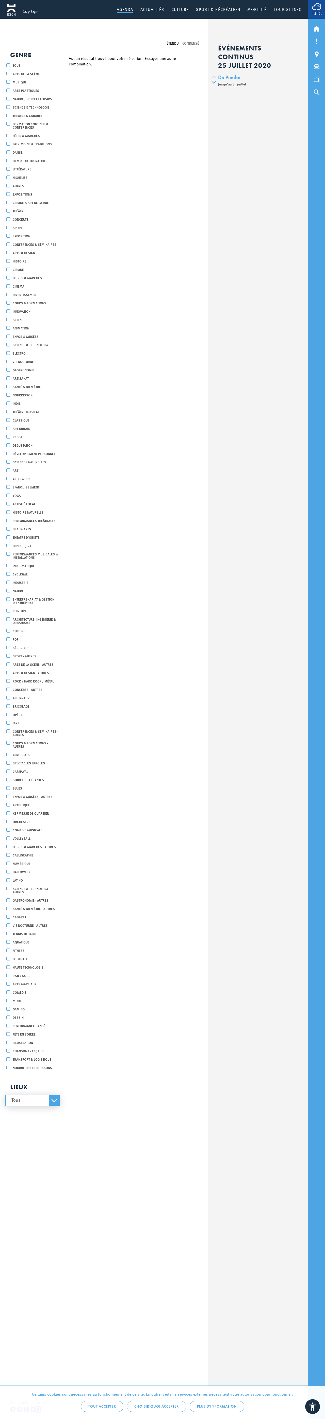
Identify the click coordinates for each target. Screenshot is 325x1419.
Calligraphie (23, 855)
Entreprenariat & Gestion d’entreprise (33, 601)
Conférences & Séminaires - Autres (35, 733)
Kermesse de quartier (31, 813)
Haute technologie (28, 967)
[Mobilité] (316, 65)
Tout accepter (102, 1406)
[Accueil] (316, 27)
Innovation (21, 311)
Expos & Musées (26, 336)
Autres (18, 185)
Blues (17, 788)
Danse (18, 152)
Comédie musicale (27, 830)
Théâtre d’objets (26, 537)
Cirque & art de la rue (31, 202)
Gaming (19, 1009)
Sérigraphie (22, 647)
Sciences (20, 319)
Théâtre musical (26, 411)
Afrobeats (21, 754)
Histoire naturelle (28, 512)
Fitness (19, 950)
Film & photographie (29, 160)
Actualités (152, 9)
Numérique (21, 863)
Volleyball (21, 838)
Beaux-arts (22, 529)
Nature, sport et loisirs (32, 98)
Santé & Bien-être (27, 386)
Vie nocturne (23, 361)
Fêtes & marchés (26, 135)
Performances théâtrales (34, 520)
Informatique (24, 565)
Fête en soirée (24, 1034)
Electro (19, 353)
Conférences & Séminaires (34, 244)
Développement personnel (34, 453)
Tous (17, 65)
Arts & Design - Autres (31, 672)
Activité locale (25, 503)
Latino (18, 880)
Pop (16, 639)
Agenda (125, 9)
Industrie (20, 582)
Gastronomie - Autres (30, 900)
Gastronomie (24, 369)
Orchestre (21, 821)
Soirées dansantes (28, 779)
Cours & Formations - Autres (30, 745)
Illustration (23, 1042)
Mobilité (257, 9)
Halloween (21, 871)
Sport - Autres (24, 656)
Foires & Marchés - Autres (34, 846)
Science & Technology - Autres (31, 890)
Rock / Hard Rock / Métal (33, 681)
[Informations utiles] (316, 40)
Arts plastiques (26, 90)
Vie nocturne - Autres (30, 925)
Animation (21, 328)
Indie (17, 403)
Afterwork (22, 478)
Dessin (18, 1017)
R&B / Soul (21, 975)
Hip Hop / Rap (23, 545)
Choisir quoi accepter (156, 1406)
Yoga (17, 495)
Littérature (22, 169)
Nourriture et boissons (32, 1067)
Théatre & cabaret (27, 115)
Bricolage (21, 706)
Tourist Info (288, 9)
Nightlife (20, 177)
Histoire (19, 261)
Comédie (19, 992)
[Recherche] (316, 91)
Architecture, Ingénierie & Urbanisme (34, 621)
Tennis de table (25, 933)
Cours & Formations (29, 303)
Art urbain (21, 428)
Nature (18, 590)
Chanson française (28, 1050)
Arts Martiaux (24, 984)
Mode (17, 1000)
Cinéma (18, 286)
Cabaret (19, 917)
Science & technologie (31, 107)
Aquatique (21, 942)
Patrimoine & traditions (32, 144)
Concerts (20, 219)
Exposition (21, 236)
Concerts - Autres (27, 689)
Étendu (173, 43)
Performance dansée (30, 1025)
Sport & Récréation (218, 9)
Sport (17, 227)
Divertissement (25, 294)
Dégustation (22, 445)
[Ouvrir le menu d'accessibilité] (312, 1406)
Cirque (18, 269)
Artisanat (21, 378)
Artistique (21, 804)
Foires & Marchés (27, 277)
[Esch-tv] (316, 78)
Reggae (18, 436)
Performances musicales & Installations (35, 556)
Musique (20, 82)
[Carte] (316, 53)
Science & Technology (30, 344)
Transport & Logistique (32, 1059)
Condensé (190, 43)
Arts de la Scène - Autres (33, 664)
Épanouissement (26, 487)
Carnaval (20, 771)
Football (20, 958)
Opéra (18, 714)
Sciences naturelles (29, 462)
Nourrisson (22, 395)
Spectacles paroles (29, 763)
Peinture (20, 610)
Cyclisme (20, 574)
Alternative (22, 697)
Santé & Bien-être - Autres (34, 908)
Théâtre (19, 210)
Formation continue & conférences (30, 125)
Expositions (22, 194)
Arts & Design (24, 252)
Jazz (16, 723)
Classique (21, 420)
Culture (180, 9)
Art (15, 470)
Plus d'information (217, 1406)
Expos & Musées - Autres (33, 796)
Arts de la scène (26, 73)
